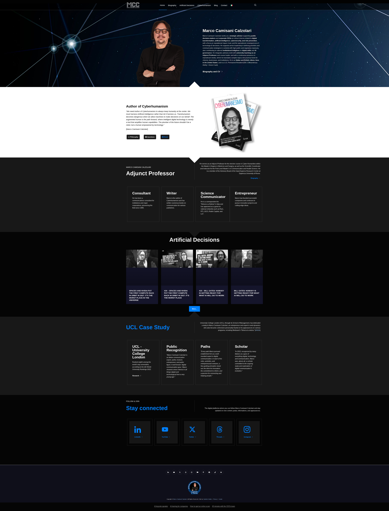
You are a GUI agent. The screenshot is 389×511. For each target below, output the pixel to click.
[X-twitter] (180, 472)
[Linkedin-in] (168, 472)
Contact (224, 5)
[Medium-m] (221, 472)
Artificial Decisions (187, 5)
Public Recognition (177, 348)
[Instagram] (191, 472)
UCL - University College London (140, 351)
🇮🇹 (231, 5)
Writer (172, 193)
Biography (172, 5)
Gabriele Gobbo (207, 499)
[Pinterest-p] (203, 472)
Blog (216, 5)
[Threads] (185, 472)
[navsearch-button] (254, 5)
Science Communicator (213, 195)
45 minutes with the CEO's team (223, 506)
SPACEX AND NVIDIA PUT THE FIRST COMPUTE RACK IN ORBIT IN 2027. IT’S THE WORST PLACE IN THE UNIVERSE (141, 295)
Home (162, 5)
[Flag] (197, 472)
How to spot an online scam (200, 506)
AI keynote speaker (161, 506)
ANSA (257, 330)
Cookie (220, 499)
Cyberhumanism (204, 5)
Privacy (215, 499)
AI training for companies (179, 506)
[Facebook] (209, 472)
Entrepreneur (246, 193)
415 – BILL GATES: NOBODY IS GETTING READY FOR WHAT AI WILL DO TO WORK (211, 293)
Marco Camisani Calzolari (180, 499)
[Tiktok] (215, 472)
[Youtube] (174, 472)
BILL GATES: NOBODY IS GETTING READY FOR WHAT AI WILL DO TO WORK (246, 293)
